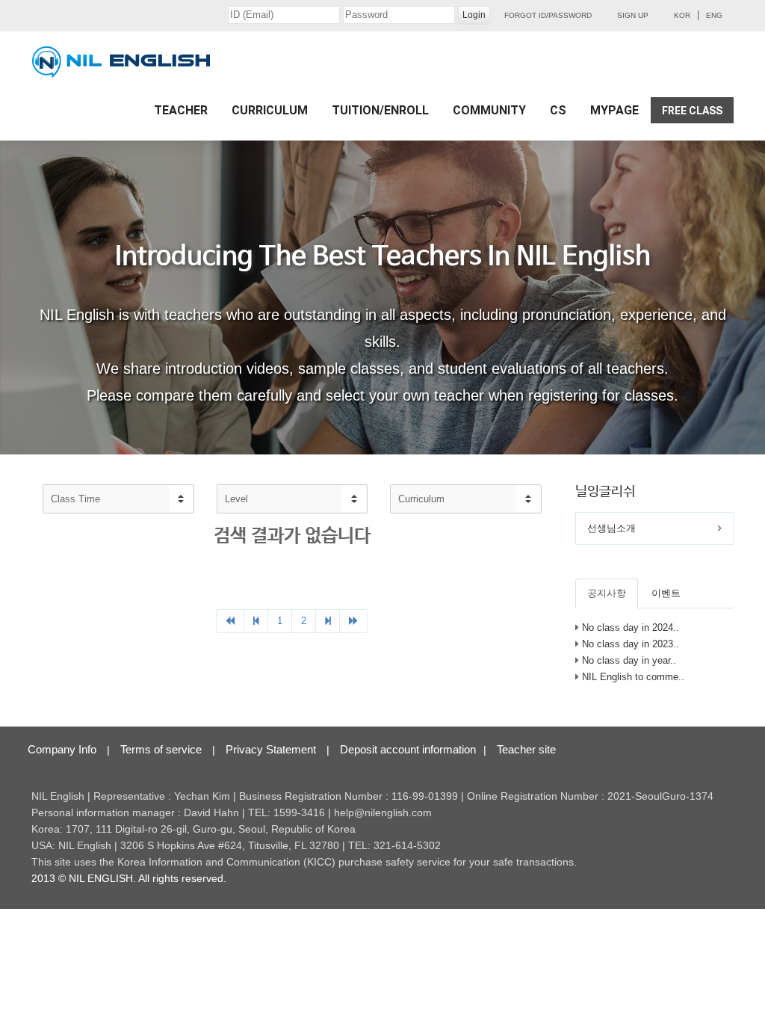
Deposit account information (408, 749)
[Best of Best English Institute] (121, 62)
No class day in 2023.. (630, 644)
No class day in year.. (629, 660)
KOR (682, 15)
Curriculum (270, 110)
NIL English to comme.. (633, 676)
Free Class (692, 111)
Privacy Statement (271, 749)
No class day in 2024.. (630, 627)
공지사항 (606, 593)
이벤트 (666, 593)
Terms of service (161, 749)
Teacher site (526, 749)
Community (489, 110)
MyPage (614, 110)
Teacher (181, 110)
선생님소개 (611, 528)
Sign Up (632, 15)
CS (558, 110)
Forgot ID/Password (548, 15)
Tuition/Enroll (380, 110)
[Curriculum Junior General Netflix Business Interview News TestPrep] (466, 498)
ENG (714, 15)
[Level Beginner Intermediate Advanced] (292, 498)
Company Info (62, 749)
